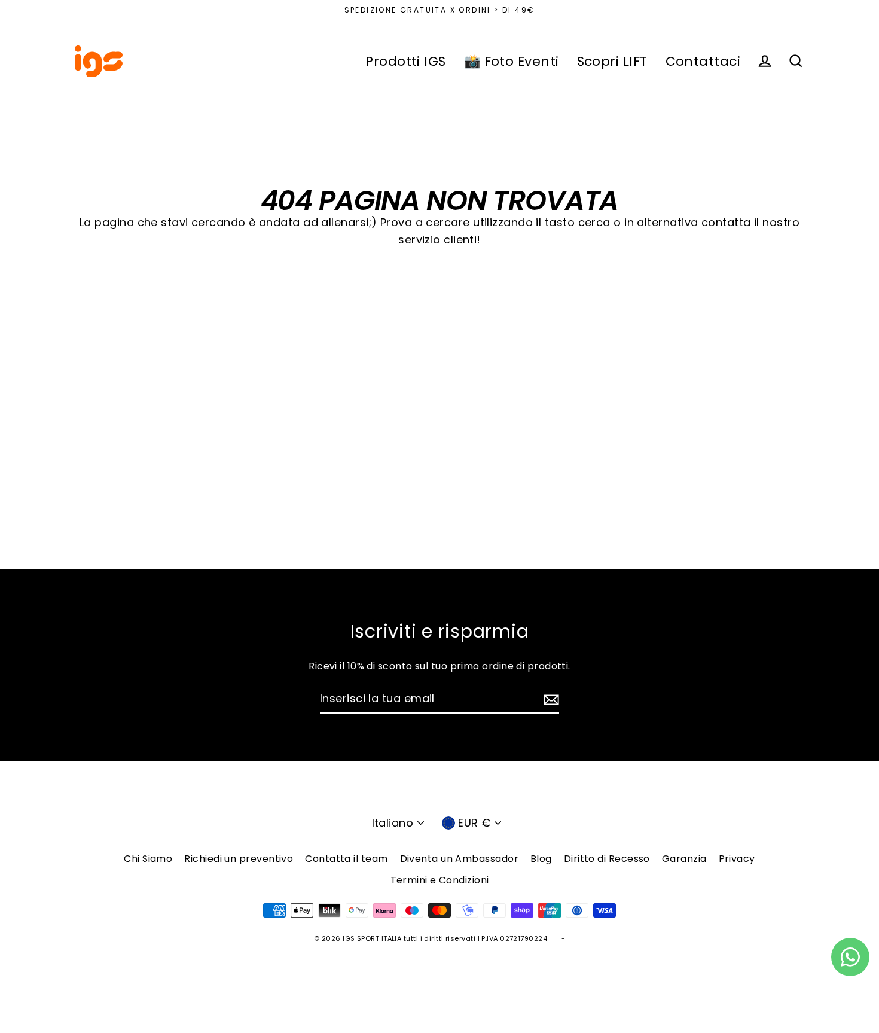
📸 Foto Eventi (511, 61)
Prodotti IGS (405, 61)
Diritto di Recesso (607, 859)
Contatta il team (346, 859)
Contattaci (703, 61)
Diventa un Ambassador (459, 859)
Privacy (737, 859)
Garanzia (684, 859)
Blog (541, 859)
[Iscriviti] (549, 699)
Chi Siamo (148, 859)
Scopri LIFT (612, 61)
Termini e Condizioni (439, 880)
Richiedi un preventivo (238, 859)
